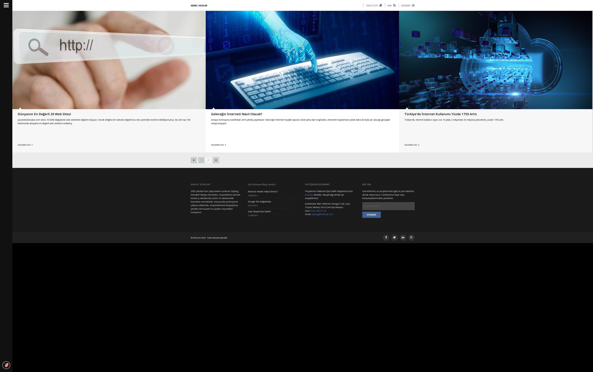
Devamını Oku (24, 145)
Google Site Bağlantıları (259, 201)
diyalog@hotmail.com (322, 214)
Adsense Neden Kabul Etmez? (263, 191)
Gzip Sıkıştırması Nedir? (259, 211)
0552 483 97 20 (318, 210)
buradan (309, 194)
